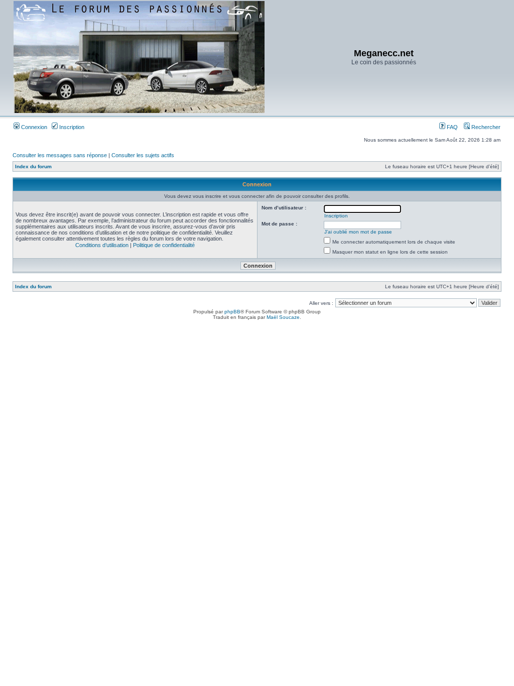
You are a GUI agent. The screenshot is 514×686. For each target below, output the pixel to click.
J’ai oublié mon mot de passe (358, 232)
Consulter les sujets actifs (142, 155)
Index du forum (33, 166)
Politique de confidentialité (164, 245)
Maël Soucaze (283, 317)
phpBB (232, 311)
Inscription (71, 127)
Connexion (33, 127)
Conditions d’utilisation (101, 245)
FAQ (451, 127)
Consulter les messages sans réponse (60, 155)
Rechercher (485, 127)
